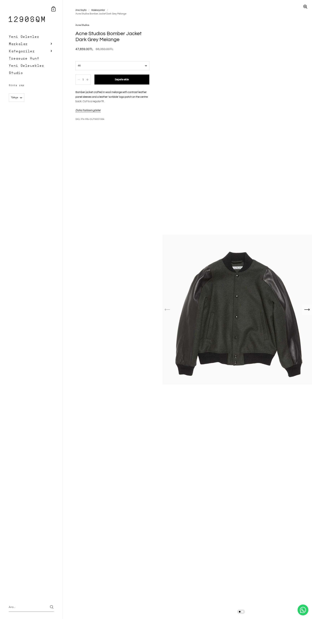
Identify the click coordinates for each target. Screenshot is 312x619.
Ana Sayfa (80, 10)
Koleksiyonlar (98, 10)
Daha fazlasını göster (88, 110)
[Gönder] (52, 607)
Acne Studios (82, 25)
